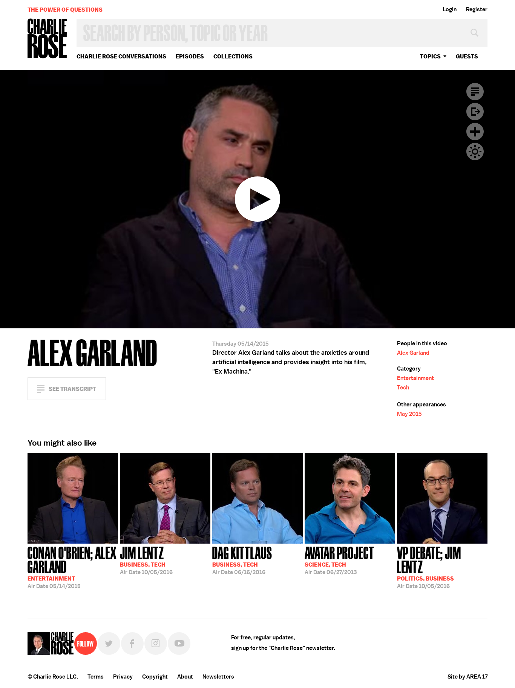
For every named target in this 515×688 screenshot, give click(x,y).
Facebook (132, 643)
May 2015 (409, 414)
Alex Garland (413, 353)
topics (430, 56)
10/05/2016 (146, 560)
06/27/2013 (339, 560)
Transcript (475, 91)
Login (450, 9)
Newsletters (218, 676)
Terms (95, 676)
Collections (233, 56)
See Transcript (72, 388)
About (185, 676)
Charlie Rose (47, 39)
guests (467, 56)
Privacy (123, 676)
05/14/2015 (72, 567)
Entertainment (415, 378)
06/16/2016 (242, 560)
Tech (403, 387)
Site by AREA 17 (467, 676)
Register (476, 9)
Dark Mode (475, 151)
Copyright (155, 676)
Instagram (155, 643)
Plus (475, 131)
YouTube (179, 643)
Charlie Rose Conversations (121, 56)
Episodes (190, 56)
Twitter (109, 643)
